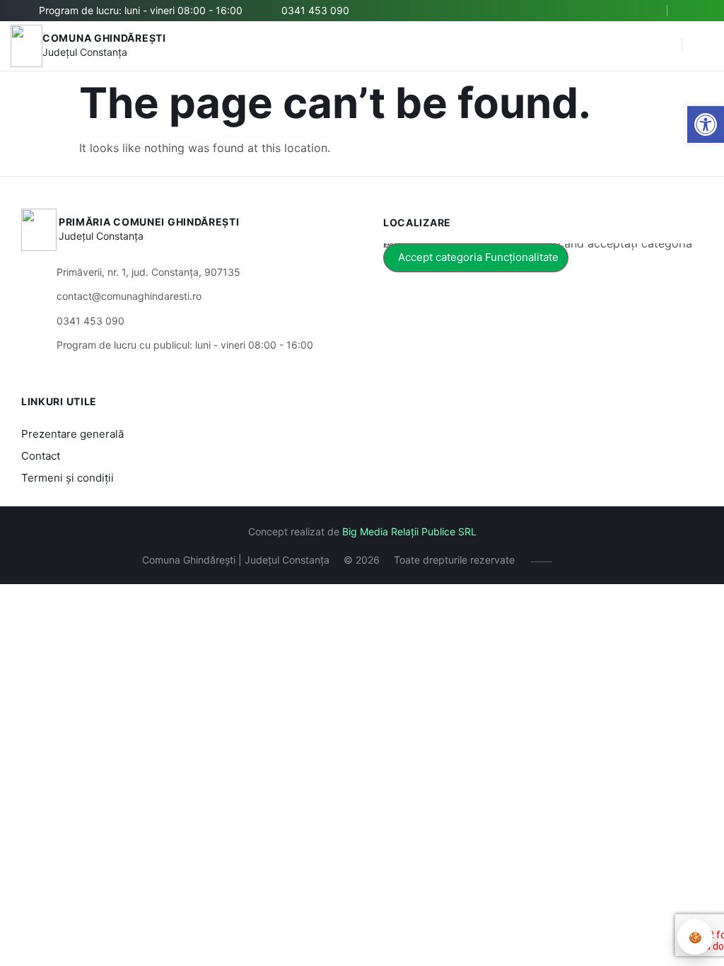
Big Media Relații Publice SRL (409, 531)
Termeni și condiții (67, 477)
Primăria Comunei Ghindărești (149, 222)
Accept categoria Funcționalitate (478, 257)
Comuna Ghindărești (104, 38)
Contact (40, 455)
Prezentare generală (72, 434)
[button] (705, 124)
